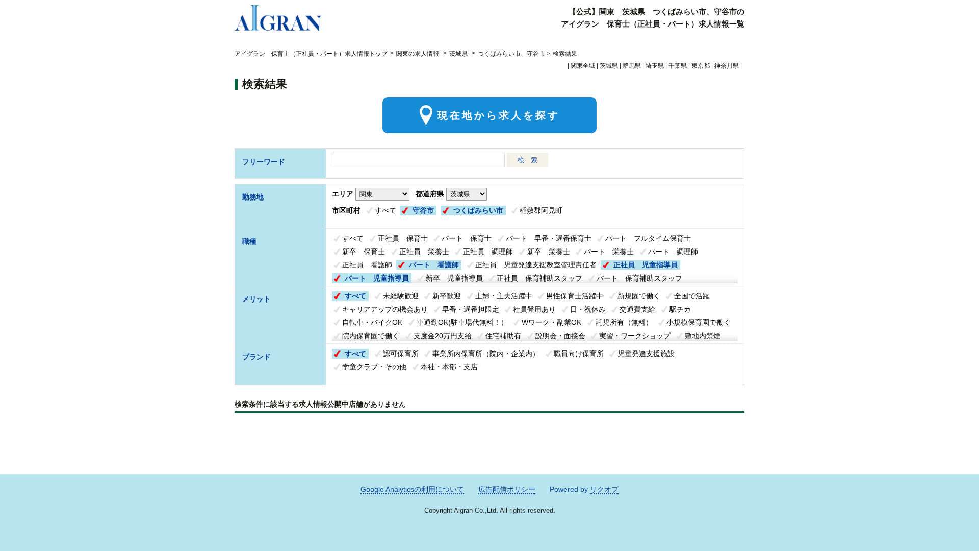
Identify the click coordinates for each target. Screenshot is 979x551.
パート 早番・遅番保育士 (548, 238)
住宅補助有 (503, 336)
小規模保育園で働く (698, 322)
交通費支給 (637, 309)
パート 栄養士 (609, 251)
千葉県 (677, 65)
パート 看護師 (434, 265)
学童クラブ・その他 (374, 367)
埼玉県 (655, 65)
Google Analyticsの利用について (412, 489)
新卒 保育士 (363, 251)
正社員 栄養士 (424, 251)
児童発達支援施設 (646, 353)
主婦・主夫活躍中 (503, 296)
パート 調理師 (673, 251)
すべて (385, 210)
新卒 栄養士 (548, 251)
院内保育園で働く (370, 336)
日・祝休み (588, 309)
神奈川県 (726, 65)
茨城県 (458, 53)
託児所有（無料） (624, 322)
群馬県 (632, 65)
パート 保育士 (467, 238)
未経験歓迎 (401, 296)
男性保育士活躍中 (574, 296)
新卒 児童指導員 (454, 278)
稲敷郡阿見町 (541, 210)
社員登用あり (534, 309)
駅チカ (680, 309)
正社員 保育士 (403, 238)
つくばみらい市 (478, 210)
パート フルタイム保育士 (648, 238)
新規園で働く (638, 296)
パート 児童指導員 (377, 278)
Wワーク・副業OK (551, 322)
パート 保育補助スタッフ (639, 278)
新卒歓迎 (446, 296)
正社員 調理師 (488, 251)
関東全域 (583, 65)
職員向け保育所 (579, 353)
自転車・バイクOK (372, 322)
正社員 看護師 (367, 265)
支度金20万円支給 (443, 336)
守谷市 (423, 210)
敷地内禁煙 (702, 336)
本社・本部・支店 (449, 367)
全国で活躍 (692, 296)
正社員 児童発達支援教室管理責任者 (536, 265)
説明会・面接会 (560, 336)
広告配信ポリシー (506, 489)
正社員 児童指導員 (645, 265)
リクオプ (604, 489)
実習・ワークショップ (635, 336)
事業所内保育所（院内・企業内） (485, 353)
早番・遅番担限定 (470, 309)
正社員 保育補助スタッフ (539, 278)
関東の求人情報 (418, 53)
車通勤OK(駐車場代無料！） (462, 322)
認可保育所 (401, 353)
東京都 (700, 65)
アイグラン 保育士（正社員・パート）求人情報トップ (311, 53)
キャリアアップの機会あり (385, 309)
